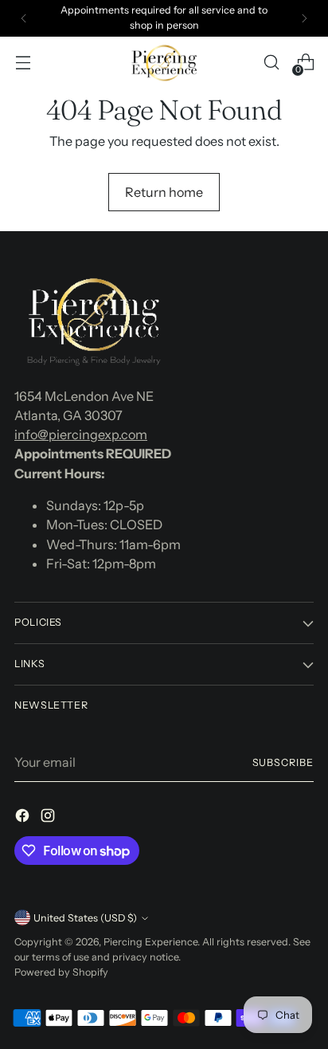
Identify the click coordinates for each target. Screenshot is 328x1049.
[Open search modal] (271, 62)
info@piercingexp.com (80, 434)
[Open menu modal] (22, 62)
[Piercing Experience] (164, 63)
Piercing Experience (150, 942)
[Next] (304, 18)
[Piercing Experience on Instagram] (49, 817)
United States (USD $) (85, 918)
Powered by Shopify (61, 972)
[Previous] (23, 18)
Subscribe (283, 762)
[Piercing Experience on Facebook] (23, 817)
